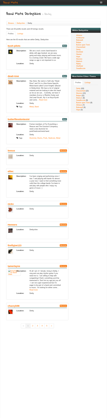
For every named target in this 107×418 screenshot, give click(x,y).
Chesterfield (80, 47)
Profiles (11, 34)
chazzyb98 (13, 306)
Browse (11, 23)
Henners (12, 224)
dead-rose (13, 76)
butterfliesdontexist (18, 119)
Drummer (32, 138)
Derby (78, 49)
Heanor (79, 54)
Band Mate (10, 2)
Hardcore (51, 138)
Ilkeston (79, 59)
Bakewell (79, 40)
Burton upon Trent (83, 45)
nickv (11, 204)
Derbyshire (21, 23)
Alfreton (79, 35)
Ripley (78, 64)
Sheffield (79, 66)
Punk (45, 138)
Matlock (79, 61)
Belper (78, 42)
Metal (31, 107)
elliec (11, 171)
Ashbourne (80, 38)
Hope (78, 57)
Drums (39, 138)
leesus (11, 150)
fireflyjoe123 (14, 245)
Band (37, 107)
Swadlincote (80, 68)
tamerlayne (14, 266)
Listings (20, 34)
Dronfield (79, 52)
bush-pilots (14, 46)
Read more (43, 100)
